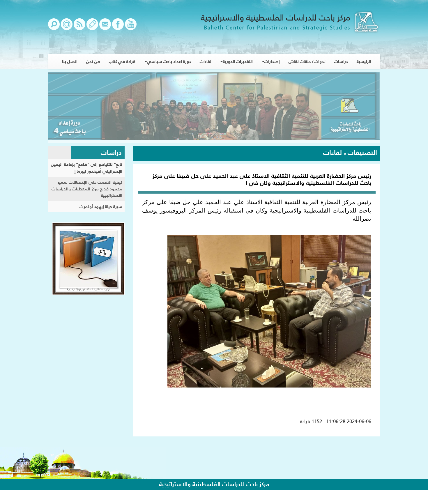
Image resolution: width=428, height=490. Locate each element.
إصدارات (272, 61)
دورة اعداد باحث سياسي (169, 61)
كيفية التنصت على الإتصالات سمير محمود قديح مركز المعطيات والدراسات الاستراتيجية (87, 188)
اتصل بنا (69, 61)
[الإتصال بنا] (105, 27)
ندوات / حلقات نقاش (307, 61)
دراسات (341, 61)
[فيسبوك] (118, 27)
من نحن (93, 61)
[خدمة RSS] (79, 27)
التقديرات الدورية (238, 61)
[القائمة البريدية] (66, 27)
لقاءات (205, 61)
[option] (214, 107)
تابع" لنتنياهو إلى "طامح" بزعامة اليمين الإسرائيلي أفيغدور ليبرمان (86, 168)
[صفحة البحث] (54, 27)
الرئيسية (364, 61)
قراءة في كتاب (122, 61)
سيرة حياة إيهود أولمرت (100, 206)
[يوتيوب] (131, 27)
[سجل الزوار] (92, 27)
